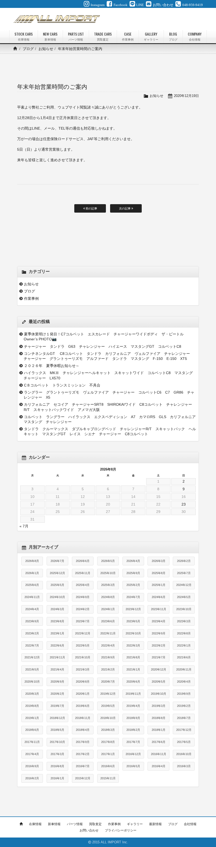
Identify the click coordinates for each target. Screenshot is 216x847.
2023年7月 (83, 621)
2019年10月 (158, 693)
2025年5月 (57, 584)
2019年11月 (133, 693)
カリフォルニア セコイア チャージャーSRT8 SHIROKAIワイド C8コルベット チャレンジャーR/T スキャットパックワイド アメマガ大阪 (108, 407)
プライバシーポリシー (120, 830)
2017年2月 (83, 754)
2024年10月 (57, 597)
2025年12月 (57, 573)
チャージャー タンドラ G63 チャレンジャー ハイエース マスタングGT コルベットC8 (104, 346)
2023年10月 (184, 609)
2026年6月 (83, 560)
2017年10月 (57, 741)
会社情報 (190, 824)
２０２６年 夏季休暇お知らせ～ (51, 366)
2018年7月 (184, 717)
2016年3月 (184, 766)
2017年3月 (57, 754)
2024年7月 (133, 597)
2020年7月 (108, 681)
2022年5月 (83, 645)
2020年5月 (158, 681)
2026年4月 (133, 560)
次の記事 (125, 208)
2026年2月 (184, 560)
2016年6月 (108, 766)
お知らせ (45, 49)
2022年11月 (108, 633)
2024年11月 (32, 597)
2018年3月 (108, 729)
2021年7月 (158, 657)
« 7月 (23, 526)
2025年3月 (108, 584)
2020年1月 (83, 693)
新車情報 (54, 824)
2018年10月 (108, 717)
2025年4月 (83, 584)
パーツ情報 (75, 824)
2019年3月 (158, 705)
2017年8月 (108, 741)
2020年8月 (83, 681)
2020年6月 (133, 681)
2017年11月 (32, 741)
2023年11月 (158, 609)
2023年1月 (57, 633)
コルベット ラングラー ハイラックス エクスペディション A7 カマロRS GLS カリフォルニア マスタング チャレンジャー (110, 419)
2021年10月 (82, 657)
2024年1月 (108, 609)
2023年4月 (158, 621)
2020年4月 (184, 681)
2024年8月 (108, 597)
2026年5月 (108, 560)
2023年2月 (32, 633)
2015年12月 (82, 778)
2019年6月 (83, 705)
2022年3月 (133, 645)
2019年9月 (184, 693)
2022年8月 (184, 633)
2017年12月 (184, 729)
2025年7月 (184, 573)
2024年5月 (184, 597)
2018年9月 (133, 717)
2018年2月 (133, 729)
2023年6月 (108, 621)
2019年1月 (32, 717)
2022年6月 (57, 645)
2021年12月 (32, 657)
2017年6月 (158, 741)
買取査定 (95, 824)
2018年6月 (32, 729)
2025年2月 (133, 584)
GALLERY (151, 36)
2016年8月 (57, 766)
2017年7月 (133, 741)
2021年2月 (108, 669)
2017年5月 (184, 741)
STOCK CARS (23, 36)
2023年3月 (184, 621)
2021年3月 (83, 669)
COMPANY (195, 36)
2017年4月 (32, 754)
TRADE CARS (103, 36)
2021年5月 (32, 669)
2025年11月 (82, 573)
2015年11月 (108, 778)
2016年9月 (32, 766)
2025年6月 (32, 584)
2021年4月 (57, 669)
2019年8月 (32, 705)
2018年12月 (57, 717)
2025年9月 (133, 573)
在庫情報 (35, 824)
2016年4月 (158, 766)
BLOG (173, 36)
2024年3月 (57, 609)
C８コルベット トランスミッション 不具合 (64, 385)
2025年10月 (108, 573)
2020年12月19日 (186, 96)
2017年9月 (83, 741)
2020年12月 (158, 669)
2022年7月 (32, 645)
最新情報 (155, 824)
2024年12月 (184, 584)
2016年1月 (57, 778)
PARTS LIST (76, 36)
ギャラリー (135, 824)
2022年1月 (184, 645)
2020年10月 (32, 681)
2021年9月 (108, 657)
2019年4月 (133, 705)
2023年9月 (32, 621)
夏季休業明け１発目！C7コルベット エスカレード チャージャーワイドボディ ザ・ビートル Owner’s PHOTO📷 (105, 336)
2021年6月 (184, 657)
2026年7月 (57, 560)
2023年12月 (133, 609)
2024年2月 (83, 609)
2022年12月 (82, 633)
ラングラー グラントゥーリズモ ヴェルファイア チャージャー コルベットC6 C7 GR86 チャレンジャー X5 (109, 394)
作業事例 (31, 298)
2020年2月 (57, 693)
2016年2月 (32, 778)
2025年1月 (158, 584)
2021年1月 (133, 669)
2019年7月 (57, 705)
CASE (128, 36)
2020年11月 (184, 669)
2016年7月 (83, 766)
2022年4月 (108, 645)
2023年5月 (133, 621)
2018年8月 (158, 717)
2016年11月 (158, 754)
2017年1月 (108, 754)
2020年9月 (57, 681)
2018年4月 (83, 729)
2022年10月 (133, 633)
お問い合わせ (89, 830)
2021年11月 (57, 657)
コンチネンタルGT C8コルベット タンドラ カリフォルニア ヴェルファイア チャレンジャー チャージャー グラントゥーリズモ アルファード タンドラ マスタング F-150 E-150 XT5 (109, 356)
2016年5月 (133, 766)
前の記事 (91, 208)
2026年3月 (158, 560)
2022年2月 (158, 645)
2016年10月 (184, 754)
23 (183, 504)
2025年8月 (158, 573)
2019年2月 (184, 705)
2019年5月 (108, 705)
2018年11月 (82, 717)
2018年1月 (158, 729)
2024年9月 (83, 597)
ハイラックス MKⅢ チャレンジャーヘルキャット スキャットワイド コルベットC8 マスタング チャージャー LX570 (110, 375)
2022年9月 (158, 633)
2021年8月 (133, 657)
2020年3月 (32, 693)
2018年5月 (57, 729)
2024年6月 (158, 597)
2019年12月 (108, 693)
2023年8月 (57, 621)
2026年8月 (32, 560)
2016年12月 (133, 754)
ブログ (28, 49)
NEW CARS (50, 36)
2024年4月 (32, 609)
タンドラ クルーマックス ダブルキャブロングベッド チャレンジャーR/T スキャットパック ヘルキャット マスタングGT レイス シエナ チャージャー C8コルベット (110, 431)
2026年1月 (32, 573)
